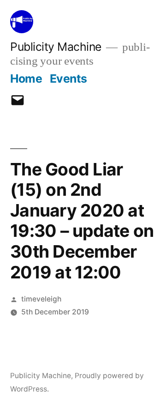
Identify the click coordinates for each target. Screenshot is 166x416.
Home (26, 78)
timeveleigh (41, 299)
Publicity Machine (55, 47)
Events (68, 78)
